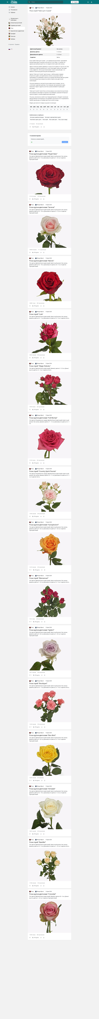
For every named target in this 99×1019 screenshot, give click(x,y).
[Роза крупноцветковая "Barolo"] (49, 280)
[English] (12, 49)
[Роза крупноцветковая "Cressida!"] (49, 913)
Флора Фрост (40, 7)
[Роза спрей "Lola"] (49, 333)
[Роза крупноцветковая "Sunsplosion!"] (49, 544)
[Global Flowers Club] (14, 2)
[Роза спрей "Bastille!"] (49, 861)
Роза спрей (45, 119)
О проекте (11, 44)
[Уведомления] (88, 2)
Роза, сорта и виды (62, 119)
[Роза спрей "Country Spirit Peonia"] (49, 491)
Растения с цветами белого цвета (53, 117)
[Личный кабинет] (91, 2)
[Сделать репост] (42, 127)
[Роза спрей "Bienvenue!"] (49, 597)
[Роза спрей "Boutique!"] (49, 702)
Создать (75, 2)
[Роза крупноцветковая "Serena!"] (49, 227)
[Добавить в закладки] (44, 127)
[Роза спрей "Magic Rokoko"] (49, 385)
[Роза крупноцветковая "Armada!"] (49, 808)
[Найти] (29, 2)
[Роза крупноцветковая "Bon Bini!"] (49, 755)
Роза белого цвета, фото (35, 119)
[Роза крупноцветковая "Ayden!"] (49, 649)
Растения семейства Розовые (37, 117)
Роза (32, 7)
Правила (17, 44)
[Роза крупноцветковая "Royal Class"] (49, 173)
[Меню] (7, 2)
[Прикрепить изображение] (31, 142)
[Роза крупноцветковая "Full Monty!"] (49, 437)
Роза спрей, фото (53, 119)
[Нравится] (31, 127)
